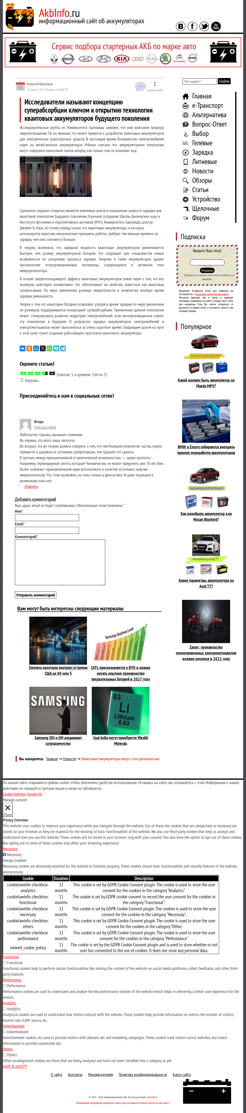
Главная (202, 95)
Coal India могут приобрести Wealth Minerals (120, 740)
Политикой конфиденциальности (211, 294)
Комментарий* (26, 536)
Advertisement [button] (14, 1026)
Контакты (75, 1074)
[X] (43, 348)
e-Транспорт (207, 105)
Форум (200, 217)
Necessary (14, 854)
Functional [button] (10, 957)
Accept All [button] (34, 794)
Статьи (200, 189)
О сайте (56, 1074)
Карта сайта (182, 1074)
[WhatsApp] (49, 348)
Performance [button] (12, 980)
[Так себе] (37, 373)
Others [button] (8, 1049)
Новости (202, 170)
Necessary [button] (10, 848)
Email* (20, 524)
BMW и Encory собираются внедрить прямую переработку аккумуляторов (206, 449)
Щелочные (205, 208)
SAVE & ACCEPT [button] (15, 1066)
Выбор (200, 133)
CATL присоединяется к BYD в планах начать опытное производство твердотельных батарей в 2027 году (120, 673)
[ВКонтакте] (22, 348)
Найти (224, 81)
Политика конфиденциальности (143, 1074)
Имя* (19, 511)
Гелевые (202, 142)
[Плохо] (30, 373)
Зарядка (202, 152)
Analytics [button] (9, 1003)
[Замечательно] (52, 373)
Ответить (31, 486)
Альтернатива (209, 114)
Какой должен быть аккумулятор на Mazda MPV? (206, 383)
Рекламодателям (100, 1074)
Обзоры (202, 180)
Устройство (206, 198)
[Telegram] (63, 348)
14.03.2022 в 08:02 (45, 427)
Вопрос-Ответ (209, 123)
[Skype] (56, 348)
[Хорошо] (45, 373)
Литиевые (204, 161)
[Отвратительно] (23, 373)
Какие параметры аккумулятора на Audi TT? (206, 583)
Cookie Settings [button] (14, 794)
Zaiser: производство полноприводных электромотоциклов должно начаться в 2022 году (206, 652)
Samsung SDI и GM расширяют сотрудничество (58, 740)
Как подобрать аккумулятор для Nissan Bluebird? (206, 516)
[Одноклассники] (29, 348)
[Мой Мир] (36, 348)
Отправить (207, 270)
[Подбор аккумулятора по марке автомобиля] (123, 52)
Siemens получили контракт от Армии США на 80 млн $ (58, 670)
